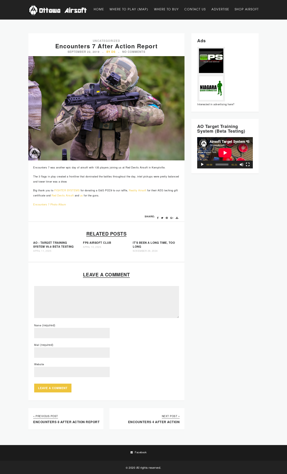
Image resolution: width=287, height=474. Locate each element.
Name (44, 325)
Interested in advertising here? (215, 104)
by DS (110, 52)
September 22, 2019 (84, 52)
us (81, 195)
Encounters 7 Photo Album (49, 204)
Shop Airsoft (247, 9)
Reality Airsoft (137, 190)
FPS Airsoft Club (97, 243)
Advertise (220, 9)
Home (99, 9)
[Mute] (241, 164)
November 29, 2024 (145, 250)
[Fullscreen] (248, 164)
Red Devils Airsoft (63, 195)
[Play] (202, 164)
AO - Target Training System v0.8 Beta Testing (53, 244)
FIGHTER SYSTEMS (67, 190)
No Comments (133, 52)
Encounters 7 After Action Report (106, 46)
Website (39, 364)
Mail (43, 345)
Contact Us (195, 9)
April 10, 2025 (92, 247)
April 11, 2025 (42, 250)
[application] (225, 152)
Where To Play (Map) (129, 9)
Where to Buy (166, 9)
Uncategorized (106, 41)
